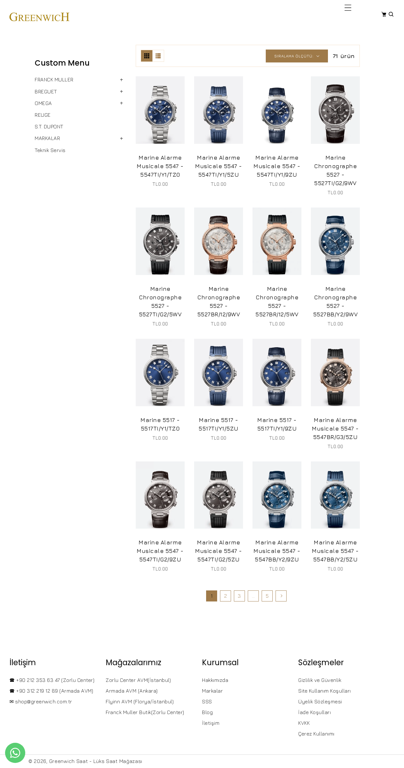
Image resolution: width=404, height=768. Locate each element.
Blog (207, 712)
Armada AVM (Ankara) (132, 691)
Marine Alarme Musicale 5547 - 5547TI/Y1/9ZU (276, 166)
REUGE (43, 115)
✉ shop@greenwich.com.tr (40, 701)
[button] (348, 7)
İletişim (210, 723)
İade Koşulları (314, 712)
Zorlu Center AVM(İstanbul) (138, 680)
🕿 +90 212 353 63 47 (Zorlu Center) (51, 680)
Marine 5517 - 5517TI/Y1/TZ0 (160, 424)
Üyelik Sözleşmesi (320, 701)
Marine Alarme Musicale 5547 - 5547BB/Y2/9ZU (276, 551)
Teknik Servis (50, 150)
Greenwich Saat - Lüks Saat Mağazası (96, 761)
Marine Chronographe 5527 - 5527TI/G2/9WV (335, 170)
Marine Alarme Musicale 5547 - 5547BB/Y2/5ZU (335, 551)
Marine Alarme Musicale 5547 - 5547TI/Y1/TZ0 (160, 166)
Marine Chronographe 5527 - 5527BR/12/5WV (277, 301)
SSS (207, 701)
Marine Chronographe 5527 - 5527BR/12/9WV (218, 301)
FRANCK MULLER (54, 79)
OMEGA (43, 103)
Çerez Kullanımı (316, 733)
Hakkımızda (215, 680)
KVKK (304, 723)
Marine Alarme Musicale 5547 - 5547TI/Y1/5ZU (218, 166)
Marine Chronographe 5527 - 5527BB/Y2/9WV (335, 301)
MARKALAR (47, 138)
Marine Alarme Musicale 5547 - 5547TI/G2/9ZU (160, 551)
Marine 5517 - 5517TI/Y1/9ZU (277, 424)
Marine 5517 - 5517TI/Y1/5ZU (219, 424)
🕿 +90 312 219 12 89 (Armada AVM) (51, 691)
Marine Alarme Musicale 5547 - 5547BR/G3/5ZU (335, 428)
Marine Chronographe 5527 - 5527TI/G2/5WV (160, 301)
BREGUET (46, 91)
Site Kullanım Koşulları (324, 691)
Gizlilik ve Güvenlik (319, 680)
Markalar (212, 691)
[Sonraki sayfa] (281, 595)
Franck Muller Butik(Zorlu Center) (145, 712)
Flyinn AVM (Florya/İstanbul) (140, 701)
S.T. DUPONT (49, 126)
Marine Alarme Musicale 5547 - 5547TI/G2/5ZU (218, 551)
